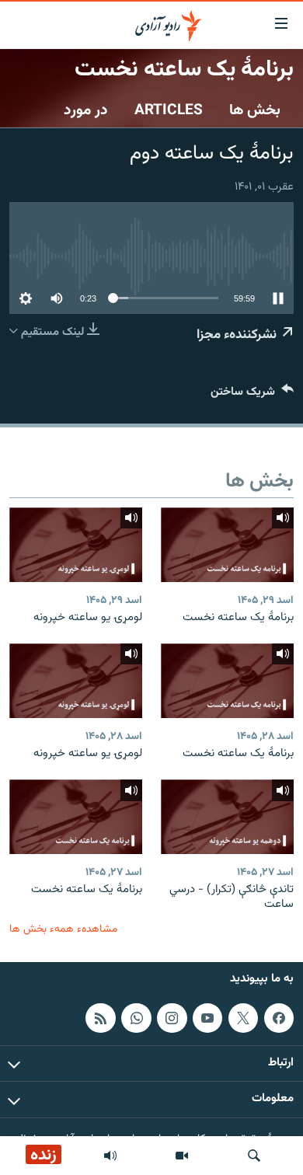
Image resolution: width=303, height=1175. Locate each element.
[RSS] (100, 1018)
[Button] (252, 395)
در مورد (86, 110)
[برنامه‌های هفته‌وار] (110, 1155)
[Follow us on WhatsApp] (136, 1018)
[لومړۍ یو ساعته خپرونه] (75, 544)
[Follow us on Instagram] (171, 1018)
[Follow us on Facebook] (279, 1018)
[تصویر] (181, 1155)
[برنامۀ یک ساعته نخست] (227, 544)
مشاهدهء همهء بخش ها (63, 929)
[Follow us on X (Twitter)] (243, 1018)
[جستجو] (254, 1155)
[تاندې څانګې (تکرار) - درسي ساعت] (227, 816)
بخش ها (254, 110)
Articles (168, 110)
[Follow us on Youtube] (207, 1018)
